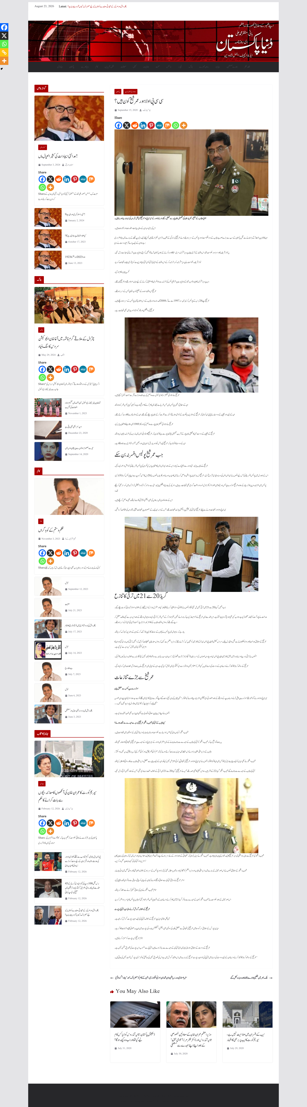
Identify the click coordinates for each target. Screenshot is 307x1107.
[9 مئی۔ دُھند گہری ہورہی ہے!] (48, 217)
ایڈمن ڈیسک (147, 110)
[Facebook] (118, 125)
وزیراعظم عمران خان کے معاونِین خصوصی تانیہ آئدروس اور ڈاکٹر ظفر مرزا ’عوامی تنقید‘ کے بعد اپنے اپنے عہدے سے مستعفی (191, 1040)
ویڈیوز (217, 67)
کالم (96, 67)
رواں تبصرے (204, 67)
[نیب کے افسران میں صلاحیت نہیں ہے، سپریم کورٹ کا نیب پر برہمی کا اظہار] (248, 1004)
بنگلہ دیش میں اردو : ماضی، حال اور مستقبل (78, 711)
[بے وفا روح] (48, 671)
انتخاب (63, 355)
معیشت (123, 67)
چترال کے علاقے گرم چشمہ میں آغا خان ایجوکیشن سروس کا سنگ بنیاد (66, 342)
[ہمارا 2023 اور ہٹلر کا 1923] (48, 260)
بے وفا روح (69, 668)
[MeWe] (159, 125)
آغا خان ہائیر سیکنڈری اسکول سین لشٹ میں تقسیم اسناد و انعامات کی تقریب (82, 405)
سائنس (169, 67)
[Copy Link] (4, 52)
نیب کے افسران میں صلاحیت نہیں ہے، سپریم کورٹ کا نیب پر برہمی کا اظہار (245, 1037)
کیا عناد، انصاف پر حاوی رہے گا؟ (75, 236)
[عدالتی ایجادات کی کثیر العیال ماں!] (69, 118)
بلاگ (191, 67)
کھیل (135, 67)
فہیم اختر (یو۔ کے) (70, 539)
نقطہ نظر (247, 67)
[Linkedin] (143, 125)
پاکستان (71, 67)
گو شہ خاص (42, 147)
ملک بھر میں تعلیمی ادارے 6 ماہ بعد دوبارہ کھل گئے (249, 978)
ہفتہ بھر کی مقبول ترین (130, 91)
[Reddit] (134, 125)
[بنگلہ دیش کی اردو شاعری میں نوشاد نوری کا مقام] (48, 628)
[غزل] (48, 586)
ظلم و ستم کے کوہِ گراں (51, 530)
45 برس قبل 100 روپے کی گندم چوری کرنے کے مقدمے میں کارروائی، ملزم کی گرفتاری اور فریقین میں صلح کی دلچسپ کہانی (82, 887)
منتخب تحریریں (109, 67)
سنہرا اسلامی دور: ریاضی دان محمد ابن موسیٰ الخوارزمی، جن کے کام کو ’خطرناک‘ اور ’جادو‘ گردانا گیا (151, 978)
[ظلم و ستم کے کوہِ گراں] (69, 496)
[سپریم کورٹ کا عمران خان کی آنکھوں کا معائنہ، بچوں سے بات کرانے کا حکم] (69, 759)
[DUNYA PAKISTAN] (153, 23)
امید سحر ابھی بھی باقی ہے (73, 427)
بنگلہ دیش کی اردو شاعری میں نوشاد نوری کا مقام (80, 625)
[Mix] (167, 125)
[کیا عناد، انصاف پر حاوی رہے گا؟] (48, 238)
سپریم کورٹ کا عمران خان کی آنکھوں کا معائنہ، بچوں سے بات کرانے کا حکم (67, 796)
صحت (158, 67)
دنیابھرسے (85, 67)
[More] (183, 125)
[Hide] (1, 69)
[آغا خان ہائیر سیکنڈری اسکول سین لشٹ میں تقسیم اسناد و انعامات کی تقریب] (48, 408)
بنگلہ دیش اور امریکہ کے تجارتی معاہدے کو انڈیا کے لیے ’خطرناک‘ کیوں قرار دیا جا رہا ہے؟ (97, 6)
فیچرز (180, 67)
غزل (67, 583)
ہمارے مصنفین (232, 67)
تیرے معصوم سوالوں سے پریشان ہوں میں (79, 448)
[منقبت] (48, 607)
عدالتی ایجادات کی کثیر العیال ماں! (58, 156)
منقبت (67, 604)
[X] (126, 125)
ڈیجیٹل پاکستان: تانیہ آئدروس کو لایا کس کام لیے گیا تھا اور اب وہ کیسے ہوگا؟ (134, 1037)
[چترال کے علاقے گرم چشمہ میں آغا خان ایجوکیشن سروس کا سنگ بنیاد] (69, 305)
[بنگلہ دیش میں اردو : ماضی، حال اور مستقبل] (48, 714)
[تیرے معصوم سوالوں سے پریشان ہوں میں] (48, 451)
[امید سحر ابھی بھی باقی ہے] (48, 430)
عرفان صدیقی (69, 165)
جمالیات (146, 67)
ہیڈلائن (60, 67)
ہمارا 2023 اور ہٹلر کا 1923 (75, 257)
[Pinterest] (151, 125)
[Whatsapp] (175, 125)
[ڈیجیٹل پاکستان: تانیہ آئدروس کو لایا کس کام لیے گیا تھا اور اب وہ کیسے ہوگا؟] (135, 1004)
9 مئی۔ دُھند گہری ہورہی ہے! (75, 214)
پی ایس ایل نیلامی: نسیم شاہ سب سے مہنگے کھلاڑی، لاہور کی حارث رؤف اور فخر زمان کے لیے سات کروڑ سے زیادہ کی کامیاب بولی (83, 861)
